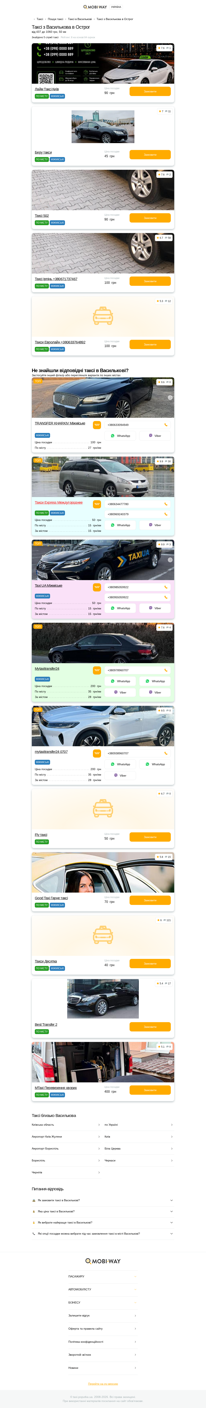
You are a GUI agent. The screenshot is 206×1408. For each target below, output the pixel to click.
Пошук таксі (55, 19)
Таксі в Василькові (80, 19)
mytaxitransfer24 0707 (51, 752)
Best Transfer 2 (46, 1025)
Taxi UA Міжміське (48, 586)
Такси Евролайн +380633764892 (60, 342)
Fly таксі (41, 835)
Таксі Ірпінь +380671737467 (56, 279)
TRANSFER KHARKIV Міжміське (60, 423)
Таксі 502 (42, 216)
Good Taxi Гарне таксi (51, 898)
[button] (101, 415)
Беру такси (43, 152)
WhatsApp (123, 435)
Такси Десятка (46, 961)
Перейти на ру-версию (103, 1383)
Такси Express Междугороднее (59, 502)
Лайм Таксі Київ (47, 89)
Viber (157, 435)
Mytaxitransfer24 (47, 669)
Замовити (150, 91)
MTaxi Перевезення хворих (56, 1088)
